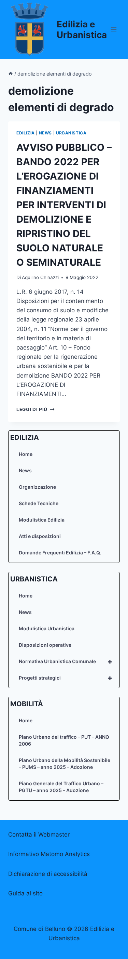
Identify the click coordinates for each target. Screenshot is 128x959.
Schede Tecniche (38, 503)
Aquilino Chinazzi (40, 277)
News (25, 470)
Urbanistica (71, 132)
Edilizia (25, 132)
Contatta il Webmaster (39, 834)
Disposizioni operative (45, 645)
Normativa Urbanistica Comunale (65, 661)
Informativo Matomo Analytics (49, 854)
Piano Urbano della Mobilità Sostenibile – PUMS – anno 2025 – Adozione (64, 763)
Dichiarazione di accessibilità (47, 873)
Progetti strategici (65, 678)
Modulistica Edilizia (42, 520)
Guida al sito (25, 893)
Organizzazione (37, 487)
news (45, 132)
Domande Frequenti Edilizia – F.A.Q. (60, 552)
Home (25, 454)
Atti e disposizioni (40, 536)
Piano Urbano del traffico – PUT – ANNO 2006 (64, 740)
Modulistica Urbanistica (46, 628)
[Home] (10, 74)
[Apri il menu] (113, 29)
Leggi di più (35, 409)
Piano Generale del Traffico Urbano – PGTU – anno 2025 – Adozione (61, 786)
